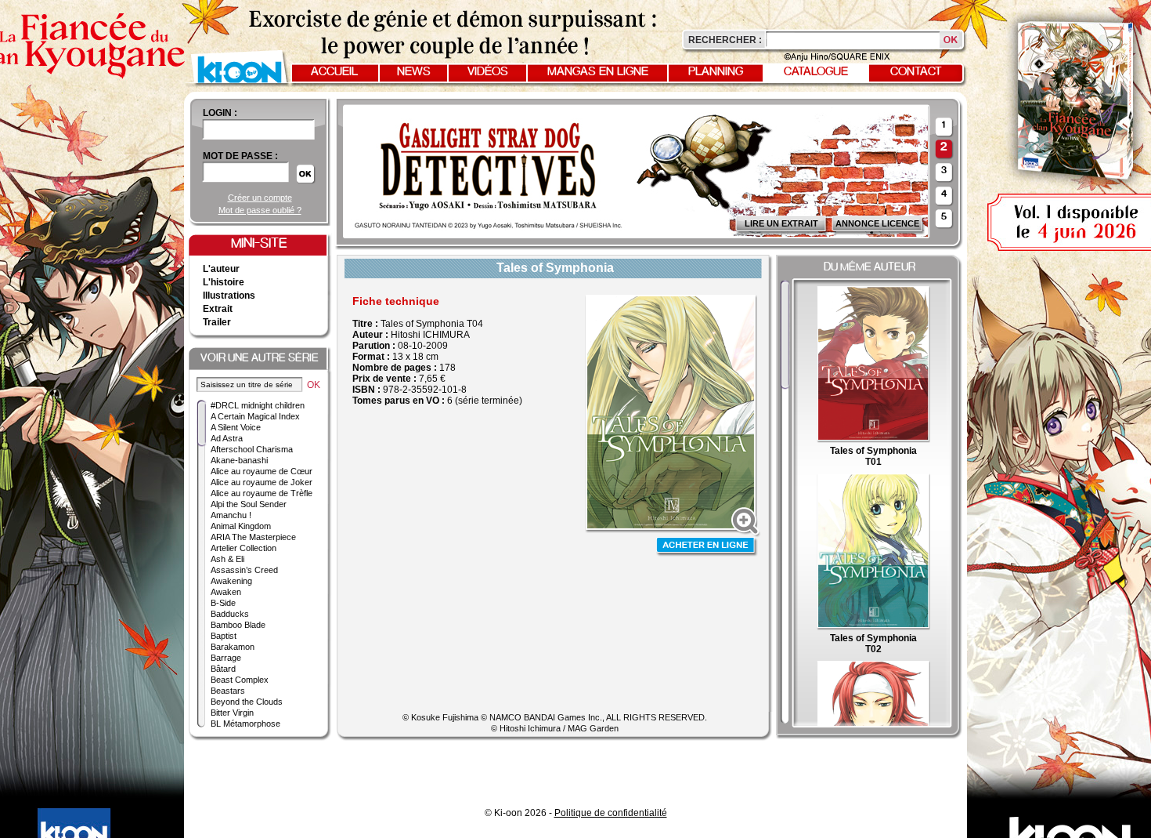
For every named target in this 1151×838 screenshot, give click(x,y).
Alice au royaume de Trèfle (261, 493)
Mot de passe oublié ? (259, 210)
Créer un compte (260, 197)
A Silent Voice (236, 427)
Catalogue (816, 72)
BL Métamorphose (245, 723)
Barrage (226, 657)
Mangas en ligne (597, 72)
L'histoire (223, 282)
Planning (715, 72)
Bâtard (223, 668)
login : (220, 112)
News (414, 72)
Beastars (228, 690)
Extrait (218, 308)
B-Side (223, 603)
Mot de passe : (240, 156)
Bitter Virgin (232, 712)
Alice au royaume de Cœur (261, 471)
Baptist (223, 635)
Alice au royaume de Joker (261, 482)
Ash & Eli (227, 559)
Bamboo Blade (238, 624)
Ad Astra (227, 438)
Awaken (226, 592)
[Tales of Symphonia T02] (873, 627)
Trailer (217, 322)
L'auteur (221, 268)
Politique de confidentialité (610, 812)
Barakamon (232, 646)
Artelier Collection (243, 548)
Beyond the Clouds (247, 701)
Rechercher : (725, 39)
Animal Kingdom (241, 526)
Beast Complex (240, 679)
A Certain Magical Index (255, 416)
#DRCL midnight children (258, 405)
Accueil (334, 72)
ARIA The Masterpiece (253, 537)
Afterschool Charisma (252, 449)
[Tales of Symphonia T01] (873, 439)
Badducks (230, 614)
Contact (916, 72)
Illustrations (229, 295)
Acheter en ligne (707, 547)
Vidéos (487, 72)
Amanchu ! (231, 515)
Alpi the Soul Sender (249, 504)
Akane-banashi (239, 460)
